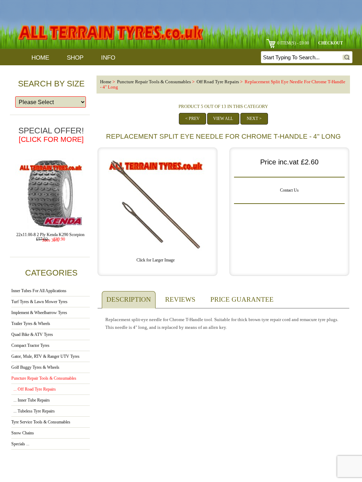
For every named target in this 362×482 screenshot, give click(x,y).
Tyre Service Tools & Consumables (40, 422)
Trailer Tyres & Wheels (30, 323)
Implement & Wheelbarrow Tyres (39, 313)
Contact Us (289, 190)
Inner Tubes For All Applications (38, 291)
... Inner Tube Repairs (30, 400)
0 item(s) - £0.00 (293, 43)
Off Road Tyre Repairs (218, 81)
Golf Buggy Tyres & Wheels (35, 367)
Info (108, 57)
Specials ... (20, 444)
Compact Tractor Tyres (30, 345)
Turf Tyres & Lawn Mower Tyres (39, 302)
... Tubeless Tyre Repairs (33, 411)
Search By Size (51, 83)
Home (40, 57)
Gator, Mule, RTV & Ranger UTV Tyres (45, 356)
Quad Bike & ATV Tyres (32, 334)
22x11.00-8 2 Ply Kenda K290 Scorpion (50, 235)
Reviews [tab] (180, 299)
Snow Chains (22, 433)
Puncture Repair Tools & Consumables (154, 81)
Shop (75, 57)
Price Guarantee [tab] (242, 299)
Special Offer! (51, 134)
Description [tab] (128, 299)
